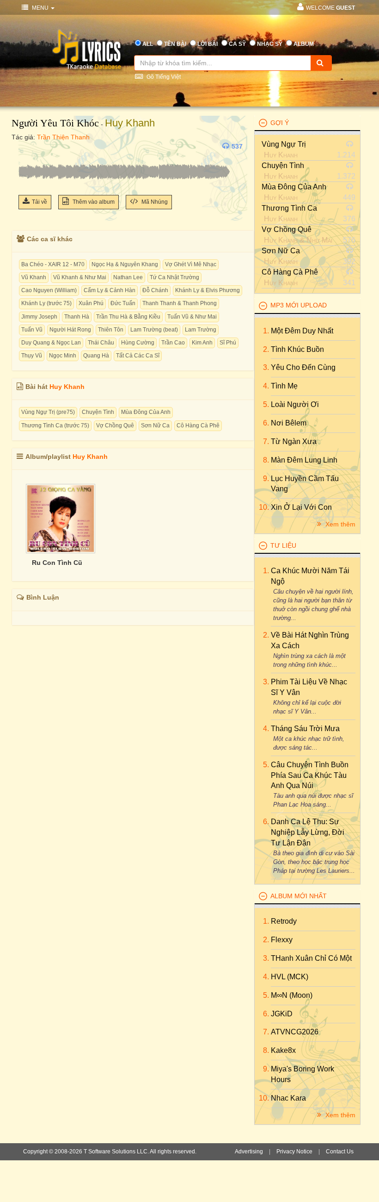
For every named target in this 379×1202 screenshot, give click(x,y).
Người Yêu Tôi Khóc (55, 123)
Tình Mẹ (284, 386)
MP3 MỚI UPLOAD (298, 305)
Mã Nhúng (154, 202)
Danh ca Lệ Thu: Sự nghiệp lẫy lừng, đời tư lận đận (307, 832)
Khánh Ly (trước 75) (46, 303)
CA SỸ (237, 44)
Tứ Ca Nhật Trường (174, 277)
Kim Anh (202, 342)
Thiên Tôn (110, 329)
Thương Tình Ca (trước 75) (55, 425)
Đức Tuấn (122, 303)
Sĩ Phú (228, 342)
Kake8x (283, 1050)
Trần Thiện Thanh (63, 137)
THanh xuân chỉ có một (311, 958)
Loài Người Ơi (295, 404)
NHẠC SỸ (269, 44)
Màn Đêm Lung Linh (304, 460)
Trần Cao (173, 342)
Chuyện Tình (98, 412)
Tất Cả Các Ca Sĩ (137, 355)
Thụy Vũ (31, 355)
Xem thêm (339, 524)
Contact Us (340, 1151)
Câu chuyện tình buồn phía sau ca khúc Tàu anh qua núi (309, 775)
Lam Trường (200, 329)
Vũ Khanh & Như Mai (79, 277)
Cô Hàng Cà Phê (198, 425)
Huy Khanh (130, 123)
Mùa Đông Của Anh (146, 412)
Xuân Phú (91, 303)
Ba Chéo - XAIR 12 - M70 (53, 264)
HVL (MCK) (289, 977)
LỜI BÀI (207, 44)
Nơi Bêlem (288, 423)
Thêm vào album (93, 202)
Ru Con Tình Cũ (57, 562)
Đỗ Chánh (155, 290)
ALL (147, 44)
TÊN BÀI (175, 44)
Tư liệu (283, 545)
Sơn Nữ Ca (155, 425)
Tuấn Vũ (32, 329)
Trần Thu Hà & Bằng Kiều (128, 316)
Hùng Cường (137, 342)
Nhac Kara (288, 1098)
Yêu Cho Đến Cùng (303, 367)
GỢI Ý (279, 122)
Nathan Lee (128, 277)
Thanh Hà (76, 316)
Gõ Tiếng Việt (163, 77)
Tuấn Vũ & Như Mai (192, 316)
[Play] (27, 146)
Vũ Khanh (33, 277)
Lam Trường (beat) (154, 329)
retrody (284, 921)
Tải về (39, 202)
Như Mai (319, 240)
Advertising (249, 1151)
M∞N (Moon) (291, 995)
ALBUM (303, 44)
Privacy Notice (294, 1151)
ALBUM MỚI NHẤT (298, 896)
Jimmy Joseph (39, 316)
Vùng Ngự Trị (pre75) (48, 412)
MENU (40, 8)
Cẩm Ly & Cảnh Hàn (109, 290)
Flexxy (282, 940)
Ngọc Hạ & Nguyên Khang (125, 264)
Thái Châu (101, 342)
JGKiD (282, 1014)
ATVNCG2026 (294, 1032)
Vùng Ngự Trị (284, 144)
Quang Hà (96, 355)
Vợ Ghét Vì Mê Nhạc (190, 264)
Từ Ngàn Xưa (294, 441)
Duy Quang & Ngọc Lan (51, 342)
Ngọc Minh (62, 355)
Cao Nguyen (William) (49, 290)
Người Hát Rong (70, 329)
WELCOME (330, 8)
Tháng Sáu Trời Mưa (305, 728)
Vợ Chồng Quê (115, 425)
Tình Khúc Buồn (297, 349)
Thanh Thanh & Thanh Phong (179, 303)
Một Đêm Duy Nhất (302, 331)
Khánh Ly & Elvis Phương (207, 290)
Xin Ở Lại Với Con (301, 507)
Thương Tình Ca (289, 208)
